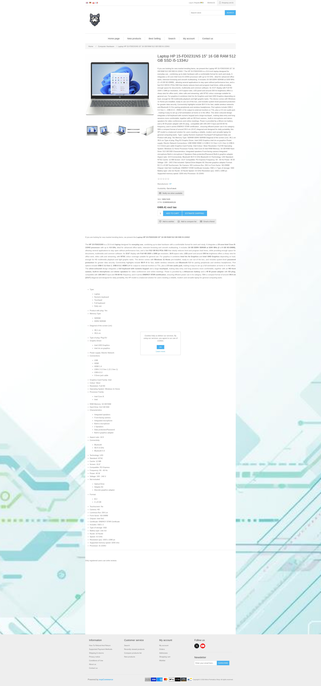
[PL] (93, 3)
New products (134, 38)
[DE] (90, 3)
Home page (114, 38)
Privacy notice (94, 657)
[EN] (86, 3)
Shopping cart (164, 657)
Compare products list (133, 653)
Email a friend (209, 221)
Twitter (196, 646)
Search (230, 13)
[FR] (96, 3)
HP (170, 184)
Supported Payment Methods (100, 649)
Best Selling (155, 38)
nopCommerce (106, 679)
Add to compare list (188, 221)
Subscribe (223, 663)
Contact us (207, 38)
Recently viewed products (134, 649)
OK (160, 347)
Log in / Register (194, 3)
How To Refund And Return (100, 645)
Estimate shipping (194, 213)
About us (92, 664)
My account (189, 38)
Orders (162, 649)
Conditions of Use (96, 660)
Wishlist (162, 660)
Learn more (160, 351)
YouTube (202, 646)
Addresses (163, 653)
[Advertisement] (160, 616)
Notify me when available (172, 193)
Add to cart (172, 213)
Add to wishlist (168, 221)
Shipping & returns (96, 653)
